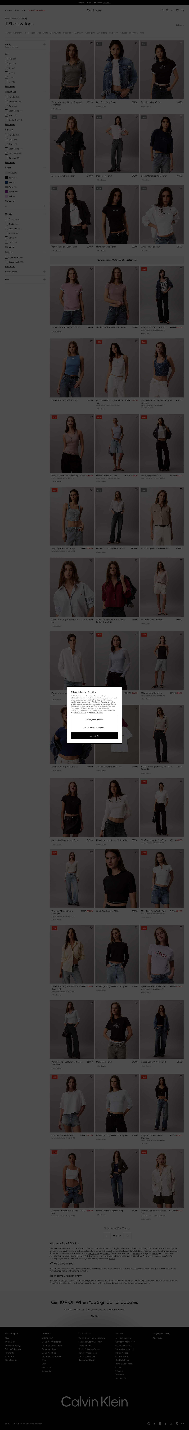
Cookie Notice (80, 712)
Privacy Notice (96, 712)
